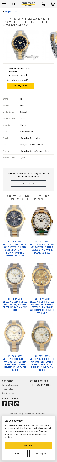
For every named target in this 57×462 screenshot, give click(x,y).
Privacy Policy (7, 389)
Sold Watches (41, 414)
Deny (16, 453)
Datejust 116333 (11, 12)
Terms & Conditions (10, 385)
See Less (27, 183)
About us (13, 414)
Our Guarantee (8, 393)
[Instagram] (10, 403)
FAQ (21, 414)
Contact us (29, 414)
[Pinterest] (16, 403)
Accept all (28, 445)
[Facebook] (4, 403)
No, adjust (41, 453)
